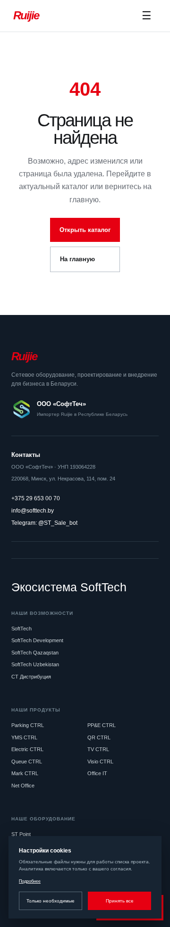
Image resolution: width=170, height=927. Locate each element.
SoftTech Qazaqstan (35, 652)
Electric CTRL (27, 749)
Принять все (120, 900)
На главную (77, 259)
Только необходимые (50, 900)
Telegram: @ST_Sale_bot (44, 523)
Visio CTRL (100, 761)
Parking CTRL (27, 725)
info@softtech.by (32, 510)
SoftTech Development (37, 640)
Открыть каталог (85, 229)
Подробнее (30, 881)
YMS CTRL (24, 737)
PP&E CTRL (101, 725)
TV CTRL (98, 749)
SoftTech (21, 628)
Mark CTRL (24, 773)
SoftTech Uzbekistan (35, 664)
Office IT (97, 773)
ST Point (21, 834)
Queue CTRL (26, 761)
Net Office (22, 785)
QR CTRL (98, 737)
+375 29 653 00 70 (35, 498)
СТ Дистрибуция (31, 676)
